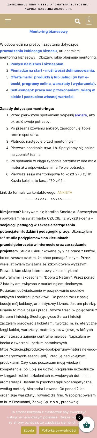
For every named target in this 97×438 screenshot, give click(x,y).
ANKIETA (64, 192)
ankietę (81, 115)
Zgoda (29, 430)
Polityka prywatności (59, 430)
